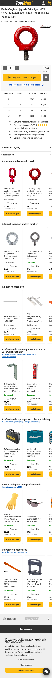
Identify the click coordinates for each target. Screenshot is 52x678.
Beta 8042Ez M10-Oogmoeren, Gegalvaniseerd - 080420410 (11, 254)
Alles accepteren (26, 670)
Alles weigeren (26, 665)
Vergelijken (13, 203)
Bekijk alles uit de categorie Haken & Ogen (19, 22)
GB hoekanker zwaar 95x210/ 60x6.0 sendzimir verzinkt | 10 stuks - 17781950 (12, 387)
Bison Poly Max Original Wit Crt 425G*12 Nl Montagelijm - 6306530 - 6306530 (35, 387)
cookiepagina (31, 652)
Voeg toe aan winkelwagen (24, 78)
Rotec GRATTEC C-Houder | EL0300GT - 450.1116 (12, 318)
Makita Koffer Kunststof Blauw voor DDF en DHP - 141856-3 (34, 452)
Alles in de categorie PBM (12, 487)
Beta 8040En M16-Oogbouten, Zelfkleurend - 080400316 (34, 254)
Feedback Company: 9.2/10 (25, 125)
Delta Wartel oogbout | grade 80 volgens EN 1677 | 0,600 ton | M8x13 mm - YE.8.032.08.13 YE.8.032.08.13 (12, 192)
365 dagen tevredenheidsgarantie (28, 135)
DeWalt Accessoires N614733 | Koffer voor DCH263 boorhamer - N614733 (12, 452)
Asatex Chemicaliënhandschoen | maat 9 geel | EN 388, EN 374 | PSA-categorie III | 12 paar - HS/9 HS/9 (12, 518)
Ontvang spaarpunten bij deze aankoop (31, 122)
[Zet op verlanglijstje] (46, 77)
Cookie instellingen (26, 659)
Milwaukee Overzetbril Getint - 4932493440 (34, 519)
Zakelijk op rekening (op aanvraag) (28, 138)
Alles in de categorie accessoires (15, 552)
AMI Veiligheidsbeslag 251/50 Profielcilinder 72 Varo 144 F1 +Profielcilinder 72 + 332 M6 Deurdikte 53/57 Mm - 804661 (35, 317)
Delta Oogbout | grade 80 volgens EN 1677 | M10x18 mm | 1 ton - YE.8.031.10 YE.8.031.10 (34, 192)
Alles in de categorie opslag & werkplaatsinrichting (21, 422)
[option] (26, 43)
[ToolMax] (23, 4)
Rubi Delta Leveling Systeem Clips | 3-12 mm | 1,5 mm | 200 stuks (34, 583)
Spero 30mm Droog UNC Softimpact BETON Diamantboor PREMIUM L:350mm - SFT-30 (12, 583)
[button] (46, 671)
